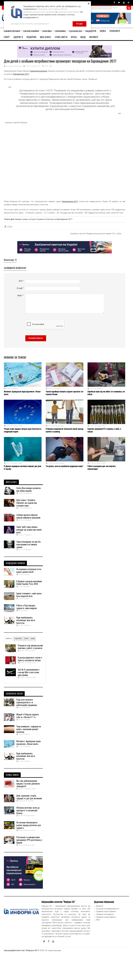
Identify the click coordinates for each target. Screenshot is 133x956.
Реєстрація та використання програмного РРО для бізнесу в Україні (29, 840)
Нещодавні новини (15, 563)
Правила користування (106, 911)
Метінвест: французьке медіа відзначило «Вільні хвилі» (22, 393)
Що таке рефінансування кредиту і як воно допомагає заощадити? (28, 784)
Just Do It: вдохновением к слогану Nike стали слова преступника (28, 672)
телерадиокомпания (38, 71)
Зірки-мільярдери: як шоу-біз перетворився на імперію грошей (28, 545)
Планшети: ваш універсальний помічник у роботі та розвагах (30, 647)
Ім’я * (21, 281)
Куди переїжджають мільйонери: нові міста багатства (25, 620)
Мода (83, 37)
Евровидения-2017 (21, 74)
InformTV (93, 37)
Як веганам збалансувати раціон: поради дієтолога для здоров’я (28, 825)
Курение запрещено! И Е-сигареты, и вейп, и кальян (104, 430)
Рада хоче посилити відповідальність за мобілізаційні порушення (26, 702)
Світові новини (31, 31)
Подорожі (31, 37)
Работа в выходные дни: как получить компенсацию (102, 467)
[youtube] (124, 2)
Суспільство (75, 31)
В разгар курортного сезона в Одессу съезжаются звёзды (30, 659)
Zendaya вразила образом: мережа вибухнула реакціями (28, 516)
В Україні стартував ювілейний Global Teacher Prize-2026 (29, 582)
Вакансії (99, 906)
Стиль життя (61, 37)
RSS (98, 920)
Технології (114, 31)
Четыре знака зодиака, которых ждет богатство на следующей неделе (22, 430)
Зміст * (20, 296)
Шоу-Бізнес (45, 37)
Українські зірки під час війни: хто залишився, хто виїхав (106, 393)
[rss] (128, 2)
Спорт (7, 37)
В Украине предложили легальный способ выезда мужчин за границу (64, 430)
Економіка (60, 31)
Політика (46, 31)
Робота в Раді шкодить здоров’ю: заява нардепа (26, 607)
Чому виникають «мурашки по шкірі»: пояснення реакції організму (28, 729)
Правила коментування (106, 917)
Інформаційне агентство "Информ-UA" (20, 950)
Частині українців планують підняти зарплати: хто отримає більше (64, 393)
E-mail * (20, 288)
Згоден (79, 24)
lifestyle (8, 638)
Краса (74, 37)
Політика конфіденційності (107, 909)
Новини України (12, 31)
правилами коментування (68, 12)
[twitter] (119, 2)
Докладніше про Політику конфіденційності (30, 24)
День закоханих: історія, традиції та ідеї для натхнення (29, 797)
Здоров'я (18, 37)
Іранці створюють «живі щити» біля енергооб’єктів (29, 595)
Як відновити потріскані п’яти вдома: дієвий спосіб (28, 570)
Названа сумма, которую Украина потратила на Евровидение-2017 (43, 219)
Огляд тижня (12, 775)
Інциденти (90, 31)
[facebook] (114, 2)
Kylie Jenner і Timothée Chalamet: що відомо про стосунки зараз (26, 503)
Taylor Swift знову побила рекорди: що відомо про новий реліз (28, 530)
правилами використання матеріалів (39, 12)
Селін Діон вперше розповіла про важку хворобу (28, 489)
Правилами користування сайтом (52, 9)
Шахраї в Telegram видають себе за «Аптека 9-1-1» (27, 716)
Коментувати (36, 338)
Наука (103, 31)
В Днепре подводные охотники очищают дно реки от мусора (22, 467)
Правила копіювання (105, 914)
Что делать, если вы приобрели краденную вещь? (64, 466)
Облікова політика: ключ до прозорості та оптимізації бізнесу (27, 810)
